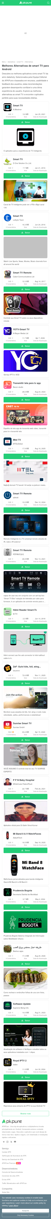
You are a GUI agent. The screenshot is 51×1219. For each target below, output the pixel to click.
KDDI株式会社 (18, 554)
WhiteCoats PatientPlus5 (22, 784)
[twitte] (11, 1141)
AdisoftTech (17, 837)
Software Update (22, 1003)
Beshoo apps (18, 951)
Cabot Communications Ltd (23, 276)
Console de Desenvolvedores (12, 1172)
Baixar (27, 122)
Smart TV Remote (22, 272)
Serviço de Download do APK (12, 1159)
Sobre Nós (6, 1192)
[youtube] (15, 1141)
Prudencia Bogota (22, 890)
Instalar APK (6, 1152)
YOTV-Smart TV (21, 329)
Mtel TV (17, 439)
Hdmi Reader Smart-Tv (25, 609)
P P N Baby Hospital (23, 780)
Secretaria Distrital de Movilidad (25, 894)
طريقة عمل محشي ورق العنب (27, 947)
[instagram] (7, 1141)
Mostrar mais (25, 1113)
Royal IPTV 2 (19, 1060)
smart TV (20, 62)
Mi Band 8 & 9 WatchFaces (27, 833)
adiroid (15, 497)
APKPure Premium (9, 1163)
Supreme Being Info (21, 1008)
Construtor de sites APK (10, 1176)
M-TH (15, 614)
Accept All (25, 1211)
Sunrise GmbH (19, 727)
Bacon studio (18, 387)
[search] (48, 3)
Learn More (13, 1205)
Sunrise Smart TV (22, 723)
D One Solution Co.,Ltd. (22, 163)
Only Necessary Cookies (25, 1215)
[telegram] (3, 1141)
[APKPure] (25, 2)
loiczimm (16, 670)
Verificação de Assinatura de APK (14, 1155)
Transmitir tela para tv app (27, 383)
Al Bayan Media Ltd (20, 333)
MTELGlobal (18, 443)
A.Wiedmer (17, 109)
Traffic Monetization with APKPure (14, 1183)
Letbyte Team (18, 220)
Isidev (15, 1064)
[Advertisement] (25, 33)
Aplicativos (11, 62)
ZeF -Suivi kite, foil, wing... (27, 666)
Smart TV (18, 105)
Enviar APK (6, 1179)
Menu (4, 62)
